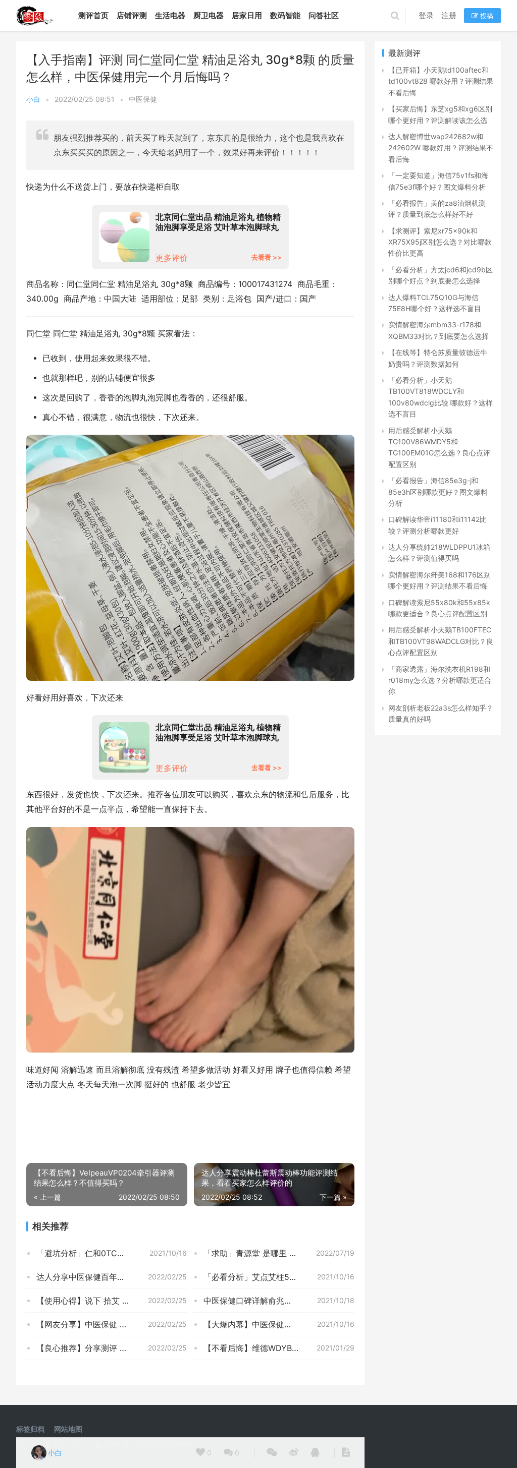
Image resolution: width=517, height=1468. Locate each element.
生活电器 (170, 15)
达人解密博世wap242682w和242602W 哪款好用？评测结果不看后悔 (440, 147)
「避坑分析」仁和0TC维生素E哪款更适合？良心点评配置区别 (111, 1253)
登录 (426, 15)
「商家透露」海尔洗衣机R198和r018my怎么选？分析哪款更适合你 (439, 680)
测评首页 (93, 15)
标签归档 (30, 1429)
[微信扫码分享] (272, 1452)
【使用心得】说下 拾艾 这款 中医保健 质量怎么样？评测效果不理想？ (111, 1301)
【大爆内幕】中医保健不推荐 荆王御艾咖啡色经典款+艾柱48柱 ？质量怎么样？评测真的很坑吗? (278, 1324)
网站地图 (68, 1429)
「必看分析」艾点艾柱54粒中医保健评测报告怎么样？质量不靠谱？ (278, 1277)
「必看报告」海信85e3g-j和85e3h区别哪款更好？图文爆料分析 (438, 491)
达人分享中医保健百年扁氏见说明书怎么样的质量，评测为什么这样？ (111, 1277)
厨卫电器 (208, 15)
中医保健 (143, 99)
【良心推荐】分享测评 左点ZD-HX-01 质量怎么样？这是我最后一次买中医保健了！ (111, 1348)
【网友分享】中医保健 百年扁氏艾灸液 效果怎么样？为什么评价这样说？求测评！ (111, 1324)
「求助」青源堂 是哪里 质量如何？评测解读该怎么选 (278, 1253)
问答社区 (323, 15)
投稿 (485, 16)
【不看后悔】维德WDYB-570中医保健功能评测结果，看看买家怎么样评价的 (278, 1348)
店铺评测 (132, 15)
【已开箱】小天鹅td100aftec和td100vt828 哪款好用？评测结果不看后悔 (440, 81)
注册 (448, 15)
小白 (33, 99)
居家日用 (247, 15)
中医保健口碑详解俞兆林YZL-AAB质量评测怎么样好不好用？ (278, 1301)
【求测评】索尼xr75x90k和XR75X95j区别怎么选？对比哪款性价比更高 (440, 242)
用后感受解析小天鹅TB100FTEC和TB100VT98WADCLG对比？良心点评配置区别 (440, 641)
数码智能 (285, 15)
